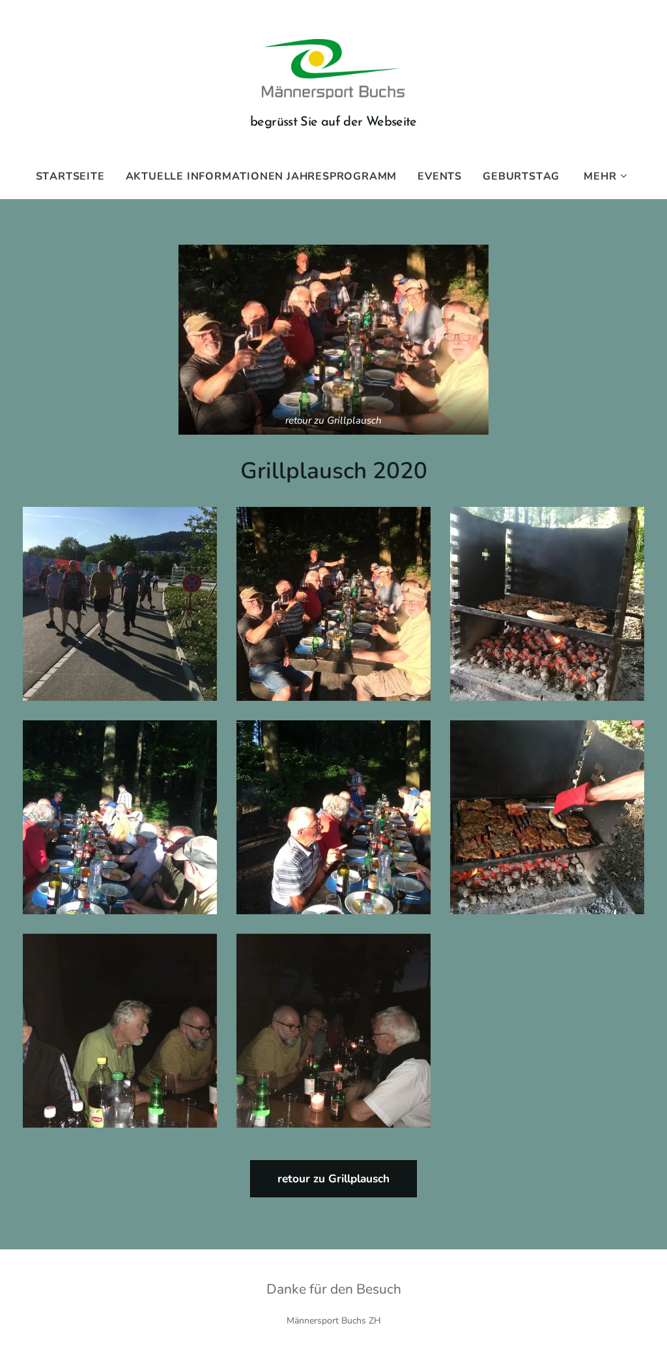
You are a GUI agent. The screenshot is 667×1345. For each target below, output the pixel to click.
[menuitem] (75, 176)
